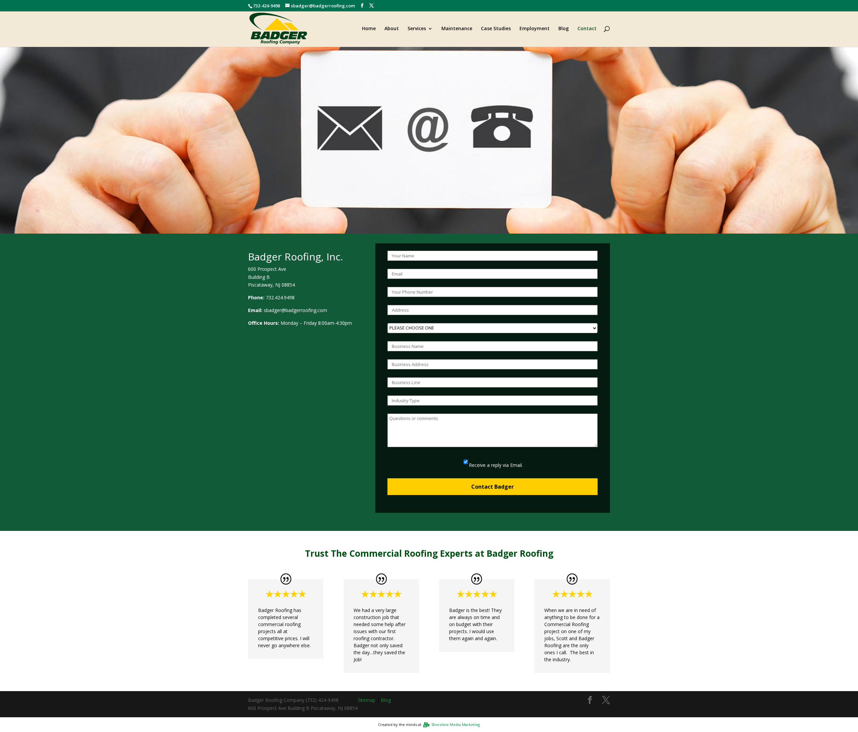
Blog (563, 29)
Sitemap (366, 700)
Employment (534, 29)
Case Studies (496, 29)
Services (417, 29)
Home (369, 29)
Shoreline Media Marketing (455, 724)
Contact (587, 29)
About (391, 29)
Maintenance (456, 29)
